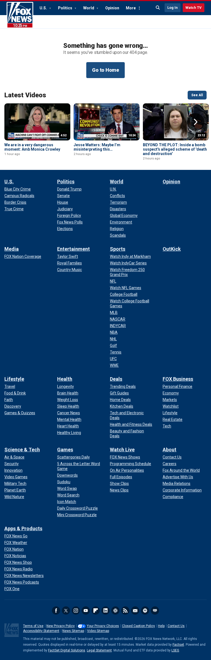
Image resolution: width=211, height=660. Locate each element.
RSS (125, 610)
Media (11, 249)
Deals (116, 379)
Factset (178, 645)
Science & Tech (22, 449)
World (89, 8)
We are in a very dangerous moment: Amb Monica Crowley (32, 147)
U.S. (44, 8)
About (169, 449)
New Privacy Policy (60, 626)
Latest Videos (25, 95)
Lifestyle (14, 379)
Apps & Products (23, 528)
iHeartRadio (155, 610)
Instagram (76, 610)
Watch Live (122, 449)
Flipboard (95, 610)
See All (197, 95)
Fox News (20, 15)
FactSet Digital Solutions (66, 650)
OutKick (172, 249)
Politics (65, 8)
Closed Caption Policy (138, 626)
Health (64, 379)
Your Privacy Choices (103, 626)
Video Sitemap (98, 631)
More (131, 8)
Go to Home (105, 70)
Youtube (86, 610)
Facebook (56, 610)
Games (65, 449)
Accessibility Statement (41, 631)
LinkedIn (105, 610)
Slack (115, 610)
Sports (117, 249)
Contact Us (176, 626)
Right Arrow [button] (195, 122)
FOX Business (178, 379)
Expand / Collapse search (157, 7)
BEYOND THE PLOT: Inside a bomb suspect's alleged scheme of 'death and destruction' (175, 149)
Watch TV (193, 7)
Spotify (145, 610)
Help (161, 626)
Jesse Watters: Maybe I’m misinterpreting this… (97, 147)
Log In (172, 7)
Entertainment (73, 249)
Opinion (112, 8)
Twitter (66, 610)
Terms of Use (33, 626)
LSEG (175, 650)
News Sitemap (73, 631)
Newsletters (135, 610)
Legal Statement (99, 650)
